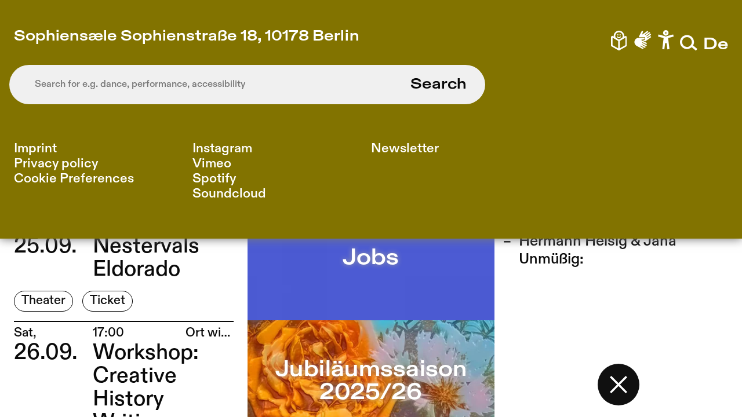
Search (438, 84)
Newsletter (405, 148)
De (715, 44)
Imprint (35, 148)
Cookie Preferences (74, 178)
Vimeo (211, 163)
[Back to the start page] (618, 384)
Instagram (222, 148)
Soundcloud (229, 193)
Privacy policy (56, 163)
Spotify (214, 178)
